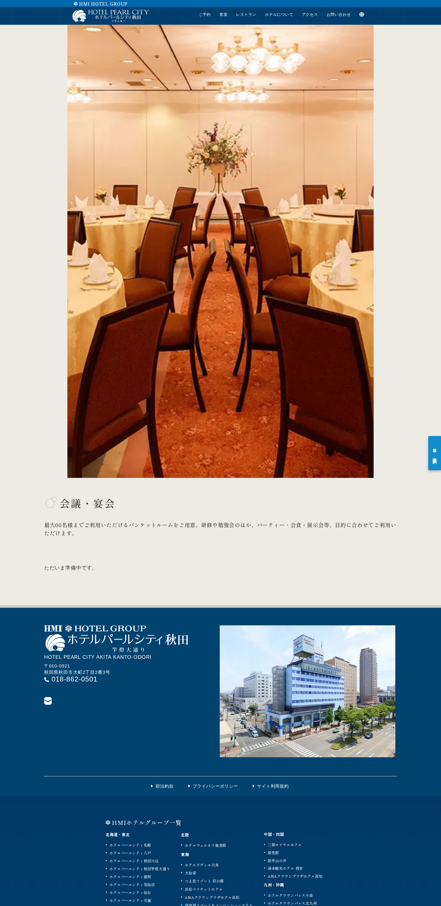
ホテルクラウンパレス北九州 (292, 903)
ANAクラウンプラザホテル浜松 (212, 897)
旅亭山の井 (277, 860)
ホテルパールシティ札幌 (130, 845)
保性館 (273, 852)
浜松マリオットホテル (204, 889)
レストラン (246, 14)
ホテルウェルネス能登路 (205, 845)
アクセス (310, 14)
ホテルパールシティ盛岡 (130, 876)
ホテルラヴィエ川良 (202, 864)
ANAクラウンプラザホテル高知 (295, 876)
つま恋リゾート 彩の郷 (204, 881)
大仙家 (190, 872)
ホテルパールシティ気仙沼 (132, 884)
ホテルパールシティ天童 (130, 900)
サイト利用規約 (273, 786)
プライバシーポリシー (215, 786)
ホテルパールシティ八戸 (130, 852)
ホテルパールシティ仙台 (130, 892)
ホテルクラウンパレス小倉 (290, 895)
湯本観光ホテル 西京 (285, 868)
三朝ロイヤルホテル (285, 844)
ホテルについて (279, 14)
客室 (223, 14)
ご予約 (205, 14)
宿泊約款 (164, 786)
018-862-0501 (73, 679)
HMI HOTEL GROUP (103, 4)
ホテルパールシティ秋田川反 (134, 860)
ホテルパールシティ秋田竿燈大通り (139, 868)
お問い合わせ (339, 14)
